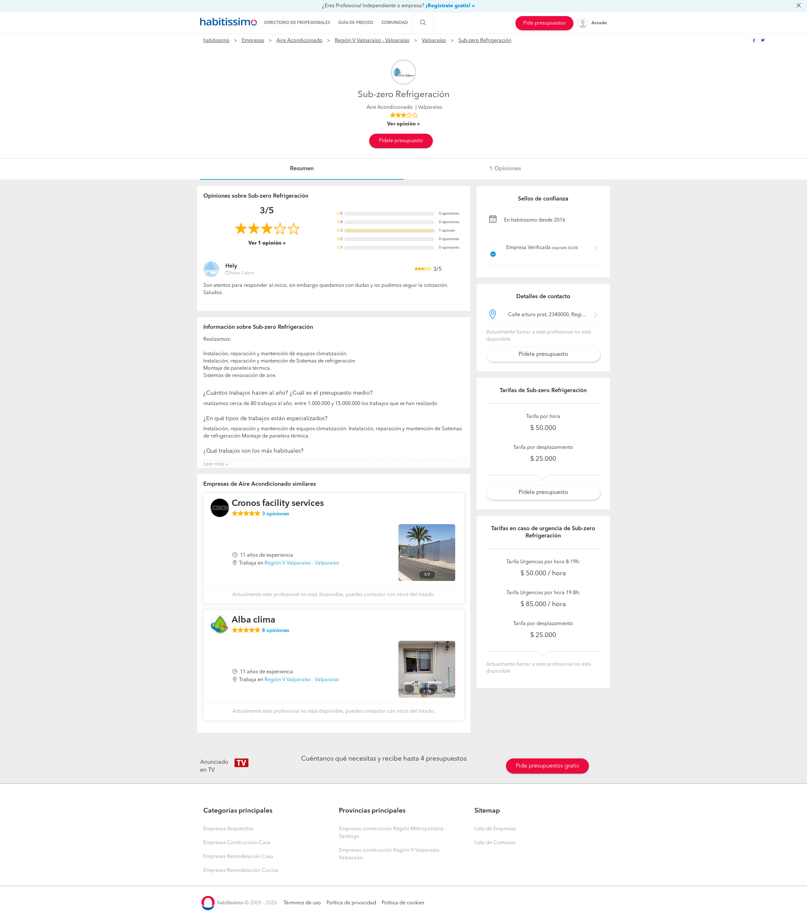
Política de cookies (403, 903)
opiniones (275, 514)
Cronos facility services (278, 503)
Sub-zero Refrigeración (484, 40)
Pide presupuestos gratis (547, 766)
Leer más (213, 464)
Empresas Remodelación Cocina (240, 870)
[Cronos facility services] (219, 507)
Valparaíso (434, 40)
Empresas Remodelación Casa (238, 856)
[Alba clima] (219, 624)
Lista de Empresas (495, 829)
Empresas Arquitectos (228, 829)
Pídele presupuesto (401, 140)
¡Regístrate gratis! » (450, 6)
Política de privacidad (351, 903)
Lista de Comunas (494, 842)
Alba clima (253, 620)
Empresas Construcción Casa (236, 842)
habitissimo (216, 40)
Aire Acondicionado (299, 40)
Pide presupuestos (544, 23)
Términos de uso (302, 903)
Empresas (253, 40)
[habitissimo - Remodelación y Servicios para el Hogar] (228, 21)
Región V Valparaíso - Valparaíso (372, 40)
